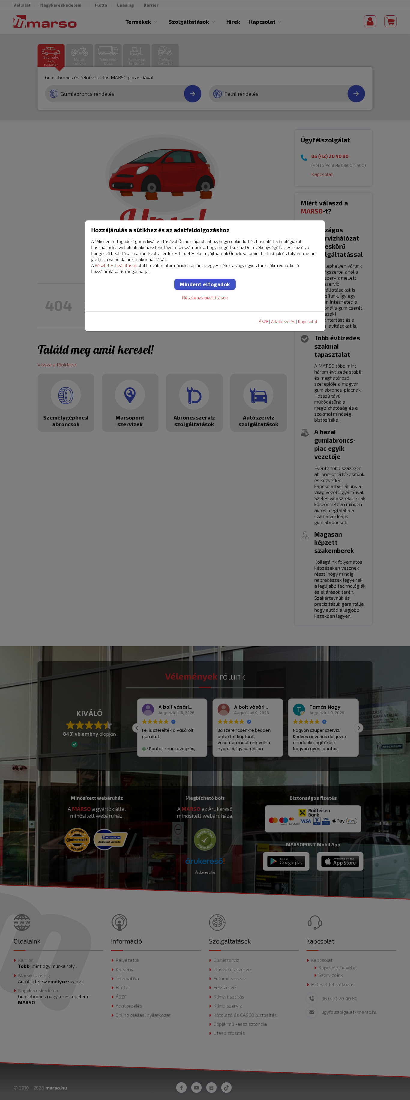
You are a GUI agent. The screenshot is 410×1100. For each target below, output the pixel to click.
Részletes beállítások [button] (116, 265)
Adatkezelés (283, 321)
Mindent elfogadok (205, 284)
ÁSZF (263, 321)
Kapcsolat (308, 321)
